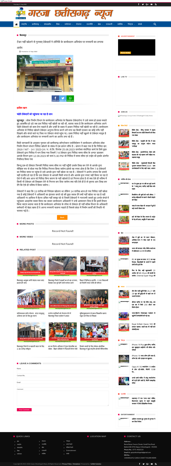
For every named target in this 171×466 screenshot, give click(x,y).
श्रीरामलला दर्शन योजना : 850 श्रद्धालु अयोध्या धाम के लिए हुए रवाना (30, 314)
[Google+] (147, 4)
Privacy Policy (67, 464)
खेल (43, 447)
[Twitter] (143, 4)
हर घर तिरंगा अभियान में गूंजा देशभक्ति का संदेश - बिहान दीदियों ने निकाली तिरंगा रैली (62, 347)
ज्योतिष (43, 453)
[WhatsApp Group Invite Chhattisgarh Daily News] (136, 116)
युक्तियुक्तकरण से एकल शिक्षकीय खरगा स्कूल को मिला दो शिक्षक (93, 314)
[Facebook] (138, 4)
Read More (125, 53)
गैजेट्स (68, 441)
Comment (20, 389)
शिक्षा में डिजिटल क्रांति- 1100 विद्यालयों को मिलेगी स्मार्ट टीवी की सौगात (94, 281)
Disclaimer (76, 464)
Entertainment (71, 450)
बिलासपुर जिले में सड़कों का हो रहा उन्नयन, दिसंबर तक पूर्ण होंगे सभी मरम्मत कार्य (62, 281)
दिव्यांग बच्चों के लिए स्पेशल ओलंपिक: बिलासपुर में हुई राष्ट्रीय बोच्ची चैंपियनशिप (94, 347)
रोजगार (44, 441)
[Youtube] (151, 4)
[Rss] (156, 4)
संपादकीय (19, 447)
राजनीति (44, 444)
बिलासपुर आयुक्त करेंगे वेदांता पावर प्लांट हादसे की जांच (30, 281)
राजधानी (44, 450)
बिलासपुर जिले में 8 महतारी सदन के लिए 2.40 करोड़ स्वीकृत (30, 347)
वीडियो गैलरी (69, 447)
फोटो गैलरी (69, 444)
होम (18, 441)
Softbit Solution (96, 464)
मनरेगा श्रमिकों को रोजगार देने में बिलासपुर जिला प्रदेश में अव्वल (59, 314)
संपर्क (67, 453)
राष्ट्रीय (19, 444)
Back (62, 217)
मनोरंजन (19, 454)
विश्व (18, 451)
